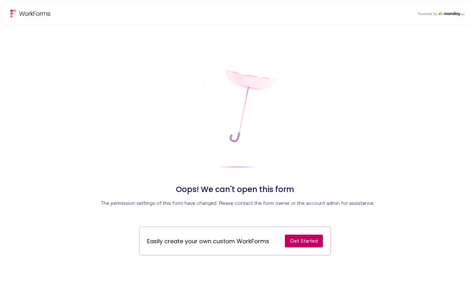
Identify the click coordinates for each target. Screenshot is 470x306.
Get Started (304, 241)
